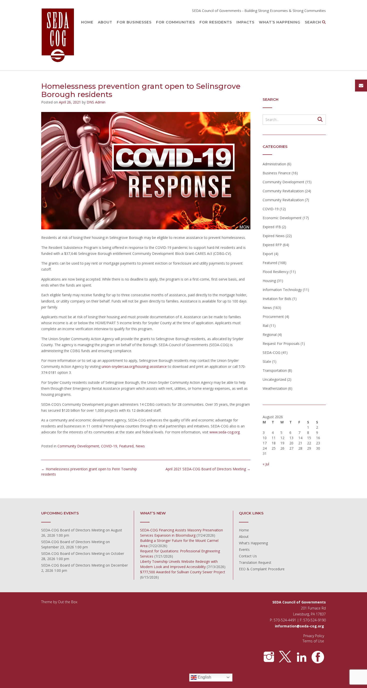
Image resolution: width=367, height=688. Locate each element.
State (267, 361)
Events (244, 549)
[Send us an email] (361, 86)
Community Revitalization (283, 191)
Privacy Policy (313, 635)
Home (87, 22)
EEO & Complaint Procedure (262, 569)
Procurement (273, 316)
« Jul (266, 464)
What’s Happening (279, 22)
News (140, 446)
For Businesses (134, 22)
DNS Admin (96, 102)
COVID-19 (109, 446)
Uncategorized (274, 379)
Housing (269, 280)
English (204, 677)
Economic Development (282, 217)
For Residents (215, 22)
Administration (274, 164)
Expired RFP (272, 244)
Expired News (274, 235)
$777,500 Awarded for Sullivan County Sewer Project (182, 572)
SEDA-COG (271, 352)
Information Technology (282, 289)
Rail (265, 325)
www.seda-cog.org (224, 432)
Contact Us (248, 556)
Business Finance (277, 173)
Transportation (275, 370)
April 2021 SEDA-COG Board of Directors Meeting (208, 469)
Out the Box (67, 601)
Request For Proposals (281, 343)
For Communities (175, 22)
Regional (270, 334)
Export (268, 253)
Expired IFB (272, 226)
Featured (126, 446)
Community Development (78, 446)
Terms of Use (313, 641)
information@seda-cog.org (299, 626)
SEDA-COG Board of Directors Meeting (73, 530)
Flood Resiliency (276, 271)
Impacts (245, 22)
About (105, 22)
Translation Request (255, 562)
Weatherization (275, 388)
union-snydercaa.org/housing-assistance (134, 366)
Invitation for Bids (277, 298)
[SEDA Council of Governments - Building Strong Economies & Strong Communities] (58, 35)
